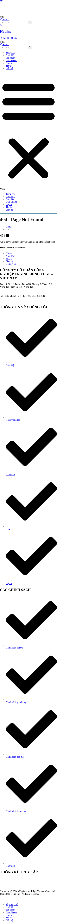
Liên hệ (9, 68)
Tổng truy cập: (13, 886)
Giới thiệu (10, 55)
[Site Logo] (16, 14)
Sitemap (9, 261)
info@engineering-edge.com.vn (21, 301)
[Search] (30, 22)
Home (9, 253)
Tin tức (9, 66)
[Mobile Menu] (1, 1)
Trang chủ (10, 52)
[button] (4, 19)
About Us (10, 256)
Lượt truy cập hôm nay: (17, 881)
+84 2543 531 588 (19, 291)
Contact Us (11, 264)
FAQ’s (9, 258)
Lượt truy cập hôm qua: (17, 883)
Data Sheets (11, 60)
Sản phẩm (10, 58)
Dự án (9, 63)
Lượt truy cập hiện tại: (16, 878)
